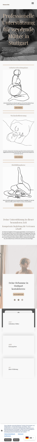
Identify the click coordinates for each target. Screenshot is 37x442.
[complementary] (29, 438)
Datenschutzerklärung (9, 434)
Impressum (20, 434)
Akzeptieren (8, 439)
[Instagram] (15, 300)
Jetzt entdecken (18, 107)
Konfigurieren (7, 436)
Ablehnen (16, 439)
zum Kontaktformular (18, 56)
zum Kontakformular (18, 294)
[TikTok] (18, 300)
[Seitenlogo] (10, 6)
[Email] (22, 300)
